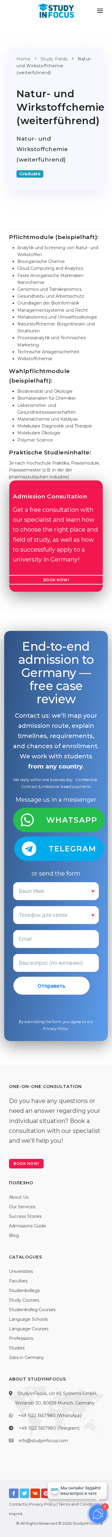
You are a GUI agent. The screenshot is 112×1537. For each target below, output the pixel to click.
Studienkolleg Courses (32, 1309)
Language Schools (28, 1319)
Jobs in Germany (26, 1357)
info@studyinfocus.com (43, 1440)
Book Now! (56, 580)
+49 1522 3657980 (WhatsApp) (50, 1415)
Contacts (18, 1504)
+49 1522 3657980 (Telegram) (49, 1428)
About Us (18, 1197)
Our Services (22, 1206)
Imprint (16, 1513)
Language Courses (28, 1328)
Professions (21, 1338)
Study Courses (24, 1300)
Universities (21, 1271)
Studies (16, 1348)
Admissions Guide (27, 1226)
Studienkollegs (24, 1290)
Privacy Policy (55, 1028)
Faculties (18, 1281)
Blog (14, 1235)
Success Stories (25, 1216)
